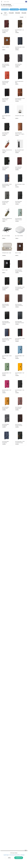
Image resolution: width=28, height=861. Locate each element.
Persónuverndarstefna (15, 854)
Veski (5, 13)
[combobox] (23, 17)
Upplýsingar (6, 854)
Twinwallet (11, 13)
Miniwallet (17, 13)
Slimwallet (24, 13)
